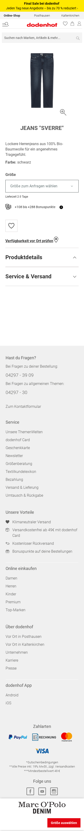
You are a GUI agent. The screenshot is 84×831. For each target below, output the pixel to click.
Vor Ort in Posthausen (24, 636)
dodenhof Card (18, 440)
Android (12, 695)
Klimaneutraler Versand (31, 522)
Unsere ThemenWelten (24, 432)
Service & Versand (28, 276)
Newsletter (14, 456)
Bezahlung (14, 479)
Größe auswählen (64, 823)
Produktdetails (23, 257)
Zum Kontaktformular (23, 406)
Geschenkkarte (18, 448)
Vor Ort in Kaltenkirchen (25, 644)
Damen (11, 578)
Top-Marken (15, 610)
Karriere (12, 660)
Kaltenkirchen (70, 15)
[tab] (42, 257)
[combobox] (42, 37)
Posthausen (42, 15)
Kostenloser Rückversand (33, 543)
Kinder (11, 594)
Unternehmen (17, 652)
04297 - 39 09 (20, 375)
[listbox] (42, 186)
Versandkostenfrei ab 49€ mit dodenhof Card (44, 533)
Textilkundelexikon (21, 471)
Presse (11, 668)
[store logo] (37, 25)
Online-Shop (12, 15)
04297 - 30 (16, 392)
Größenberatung (19, 463)
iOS (8, 703)
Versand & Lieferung (22, 487)
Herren (11, 586)
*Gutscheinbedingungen (42, 762)
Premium (13, 602)
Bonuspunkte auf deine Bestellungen (42, 551)
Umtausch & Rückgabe (24, 495)
